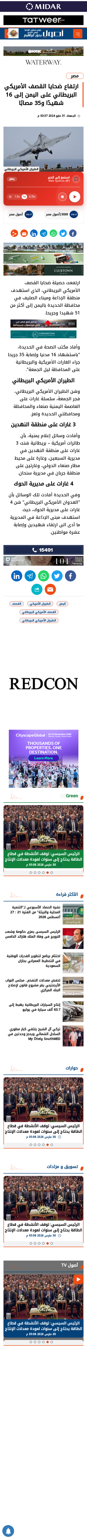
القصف (16, 603)
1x (24, 196)
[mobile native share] (36, 589)
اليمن (62, 603)
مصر (75, 76)
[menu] (77, 33)
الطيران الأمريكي (40, 603)
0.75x (32, 196)
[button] (52, 872)
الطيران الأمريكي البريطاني (39, 620)
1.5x (17, 196)
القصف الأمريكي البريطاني (39, 612)
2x (10, 196)
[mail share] (24, 233)
